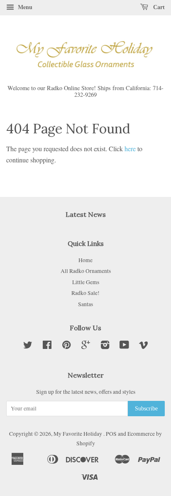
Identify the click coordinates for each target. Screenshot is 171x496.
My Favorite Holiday (78, 433)
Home (85, 260)
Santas (85, 304)
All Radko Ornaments (86, 271)
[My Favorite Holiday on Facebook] (47, 346)
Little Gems (85, 282)
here (130, 148)
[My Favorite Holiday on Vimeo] (143, 346)
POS (111, 433)
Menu (24, 6)
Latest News (86, 214)
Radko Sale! (85, 293)
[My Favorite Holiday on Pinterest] (66, 346)
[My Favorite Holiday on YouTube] (124, 346)
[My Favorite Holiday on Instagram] (105, 346)
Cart (158, 7)
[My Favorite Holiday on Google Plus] (85, 346)
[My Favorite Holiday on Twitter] (27, 346)
